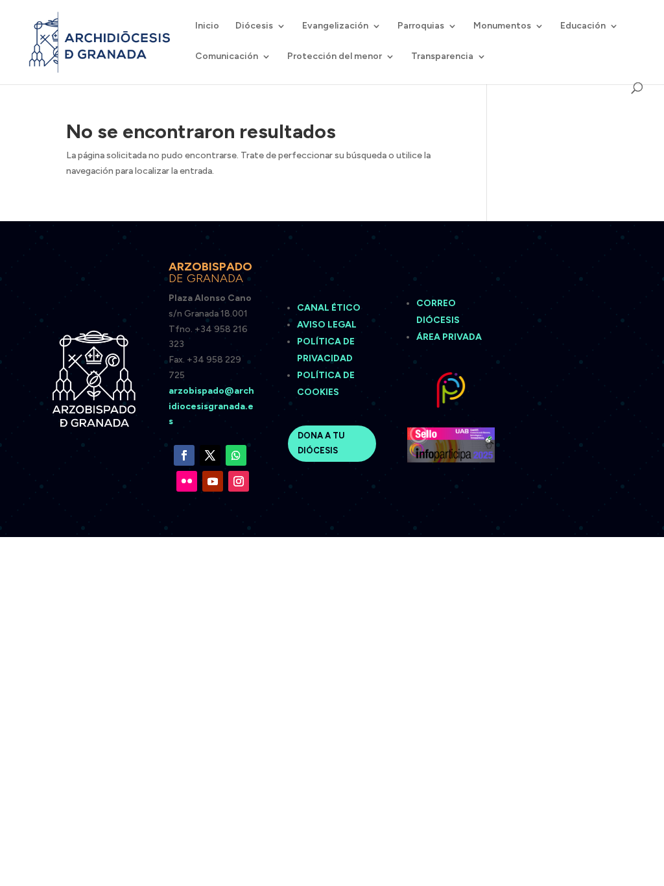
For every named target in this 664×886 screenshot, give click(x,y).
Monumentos (502, 26)
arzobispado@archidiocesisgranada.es (211, 406)
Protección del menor (334, 57)
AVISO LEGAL (328, 324)
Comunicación (226, 57)
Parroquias (420, 26)
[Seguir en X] (210, 455)
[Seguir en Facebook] (184, 455)
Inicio (207, 26)
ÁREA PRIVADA (449, 336)
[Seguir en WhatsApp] (236, 455)
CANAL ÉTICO (329, 307)
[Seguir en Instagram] (238, 481)
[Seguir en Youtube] (212, 481)
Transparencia (442, 57)
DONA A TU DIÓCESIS (321, 443)
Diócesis (254, 26)
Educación (583, 26)
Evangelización (335, 26)
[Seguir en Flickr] (186, 481)
